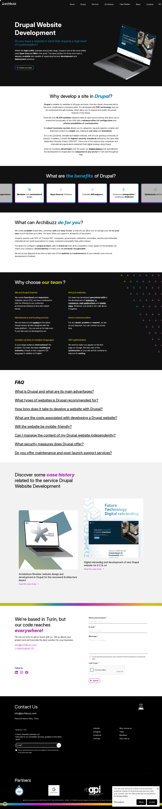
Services (95, 4)
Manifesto (123, 735)
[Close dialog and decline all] (158, 787)
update (36, 322)
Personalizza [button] (119, 802)
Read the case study (27, 584)
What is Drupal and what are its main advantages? (54, 391)
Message (93, 636)
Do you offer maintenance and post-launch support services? (63, 453)
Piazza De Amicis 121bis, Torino (27, 719)
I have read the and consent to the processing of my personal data (118, 658)
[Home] (9, 5)
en (160, 4)
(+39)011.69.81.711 (24, 648)
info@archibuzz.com (26, 645)
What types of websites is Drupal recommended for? (56, 400)
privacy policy (108, 657)
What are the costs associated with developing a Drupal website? (66, 418)
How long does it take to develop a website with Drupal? (59, 409)
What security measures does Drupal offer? (49, 444)
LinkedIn (96, 728)
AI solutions (109, 4)
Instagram (97, 732)
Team (121, 732)
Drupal (83, 4)
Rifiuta (141, 802)
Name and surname (97, 618)
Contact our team (25, 68)
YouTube (96, 739)
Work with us (124, 739)
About (72, 4)
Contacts (149, 4)
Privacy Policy (105, 800)
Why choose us (125, 728)
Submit (95, 680)
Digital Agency (96, 149)
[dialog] (136, 796)
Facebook (97, 735)
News (138, 4)
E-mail (91, 627)
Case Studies (125, 4)
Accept (152, 802)
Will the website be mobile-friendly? (43, 426)
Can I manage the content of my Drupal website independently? (65, 435)
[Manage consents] (5, 804)
